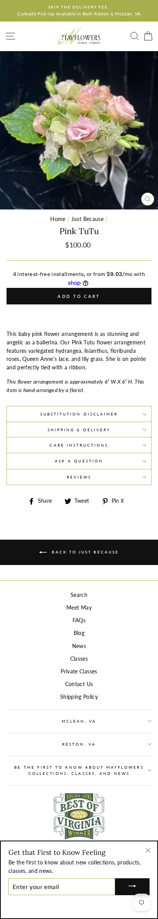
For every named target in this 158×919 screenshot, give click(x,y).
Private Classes (79, 671)
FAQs (79, 620)
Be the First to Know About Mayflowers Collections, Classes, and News (78, 770)
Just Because (87, 219)
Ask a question (79, 461)
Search (79, 595)
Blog (79, 633)
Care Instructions (78, 445)
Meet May (79, 608)
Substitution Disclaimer (79, 414)
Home (57, 219)
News (79, 646)
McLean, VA (79, 721)
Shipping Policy (79, 697)
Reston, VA (79, 744)
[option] (79, 11)
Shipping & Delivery (79, 429)
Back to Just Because (84, 552)
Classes (79, 659)
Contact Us (79, 684)
